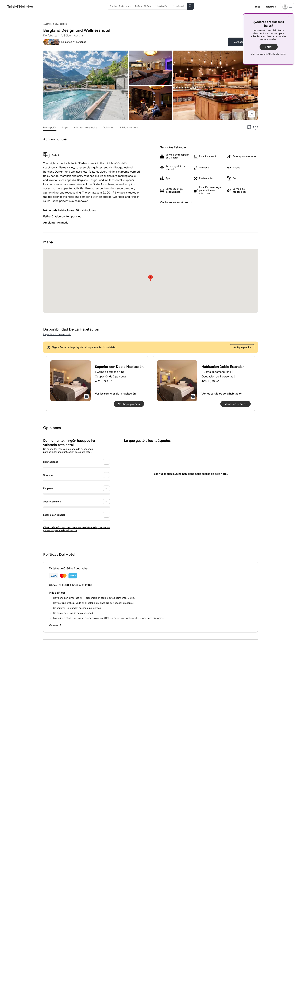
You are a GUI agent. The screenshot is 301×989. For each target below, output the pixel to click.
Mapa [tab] (65, 127)
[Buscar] (190, 6)
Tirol (55, 24)
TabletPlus (270, 6)
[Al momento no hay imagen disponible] (70, 380)
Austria (47, 24)
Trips (257, 6)
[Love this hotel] (256, 127)
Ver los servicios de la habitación (115, 393)
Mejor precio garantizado (57, 334)
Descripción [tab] (49, 127)
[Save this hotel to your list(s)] (249, 127)
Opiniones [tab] (108, 127)
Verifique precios (242, 347)
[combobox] (121, 6)
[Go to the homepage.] (20, 6)
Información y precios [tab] (85, 127)
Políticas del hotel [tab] (128, 127)
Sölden (63, 24)
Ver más (53, 625)
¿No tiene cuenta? (268, 54)
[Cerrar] (289, 18)
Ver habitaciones (243, 41)
